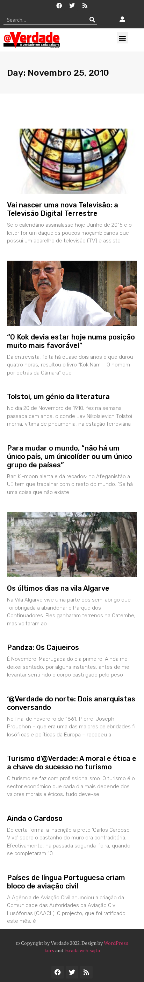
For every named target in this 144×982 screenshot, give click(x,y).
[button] (122, 37)
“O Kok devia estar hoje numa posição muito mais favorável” (71, 341)
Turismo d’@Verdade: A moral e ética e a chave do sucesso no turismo (71, 762)
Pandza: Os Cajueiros (43, 647)
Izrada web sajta (82, 950)
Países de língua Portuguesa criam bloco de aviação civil (66, 881)
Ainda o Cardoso (35, 818)
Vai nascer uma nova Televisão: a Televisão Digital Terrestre (62, 209)
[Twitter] (72, 5)
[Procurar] (92, 20)
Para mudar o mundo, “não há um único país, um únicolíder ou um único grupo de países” (69, 456)
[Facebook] (59, 5)
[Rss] (85, 5)
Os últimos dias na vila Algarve (58, 588)
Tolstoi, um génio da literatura (58, 396)
